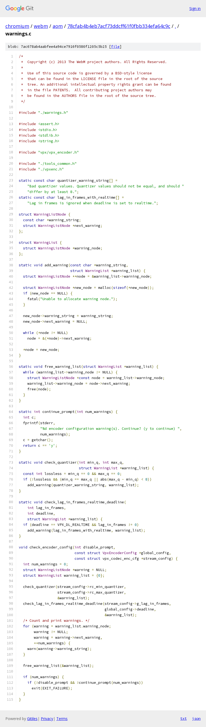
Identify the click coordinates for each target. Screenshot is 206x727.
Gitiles (32, 718)
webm (41, 26)
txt (183, 718)
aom (58, 26)
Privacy (47, 718)
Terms (62, 718)
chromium (17, 26)
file (115, 46)
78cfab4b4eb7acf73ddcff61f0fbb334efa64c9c (118, 26)
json (196, 718)
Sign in (195, 8)
